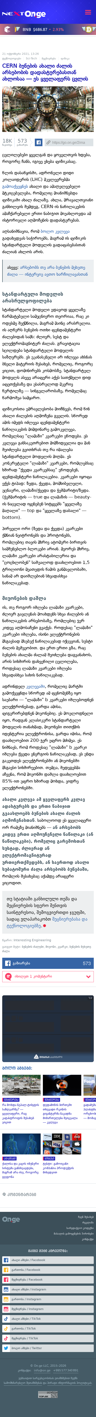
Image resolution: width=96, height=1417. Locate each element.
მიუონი (51, 947)
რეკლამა (88, 1222)
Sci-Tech (31, 58)
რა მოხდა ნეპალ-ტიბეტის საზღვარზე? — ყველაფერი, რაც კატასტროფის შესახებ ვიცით (20, 1100)
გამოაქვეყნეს (15, 186)
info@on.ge (42, 1370)
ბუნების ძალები (33, 947)
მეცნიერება (49, 58)
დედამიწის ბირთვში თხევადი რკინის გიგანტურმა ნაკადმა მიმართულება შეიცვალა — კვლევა (61, 1100)
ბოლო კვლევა (55, 231)
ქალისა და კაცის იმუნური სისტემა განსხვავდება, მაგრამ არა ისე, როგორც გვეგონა (20, 1156)
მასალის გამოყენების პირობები (74, 1233)
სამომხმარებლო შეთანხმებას (23, 1383)
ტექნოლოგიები (11, 58)
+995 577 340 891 (65, 1370)
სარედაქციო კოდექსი (80, 1228)
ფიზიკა (65, 58)
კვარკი (63, 947)
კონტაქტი (88, 1239)
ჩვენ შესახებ (86, 1217)
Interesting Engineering (32, 940)
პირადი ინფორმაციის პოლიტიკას (69, 1383)
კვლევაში (35, 686)
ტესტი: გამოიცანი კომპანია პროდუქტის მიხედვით (61, 1154)
